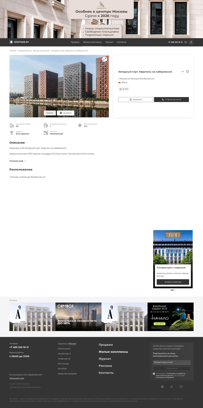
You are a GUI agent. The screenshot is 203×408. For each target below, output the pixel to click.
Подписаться (171, 368)
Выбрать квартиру (173, 282)
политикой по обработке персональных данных (170, 374)
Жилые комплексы (92, 42)
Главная (12, 51)
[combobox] (72, 344)
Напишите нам (16, 378)
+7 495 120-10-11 (19, 347)
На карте (67, 113)
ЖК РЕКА (62, 369)
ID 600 (125, 89)
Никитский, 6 (64, 349)
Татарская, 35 (64, 359)
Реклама (105, 365)
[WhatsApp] (171, 387)
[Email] (181, 387)
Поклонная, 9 (64, 354)
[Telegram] (162, 387)
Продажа (75, 42)
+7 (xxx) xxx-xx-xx (173, 99)
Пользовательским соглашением (144, 399)
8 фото (50, 113)
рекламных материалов (165, 377)
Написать (137, 99)
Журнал (109, 42)
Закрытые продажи (67, 374)
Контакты (121, 42)
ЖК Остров (63, 364)
